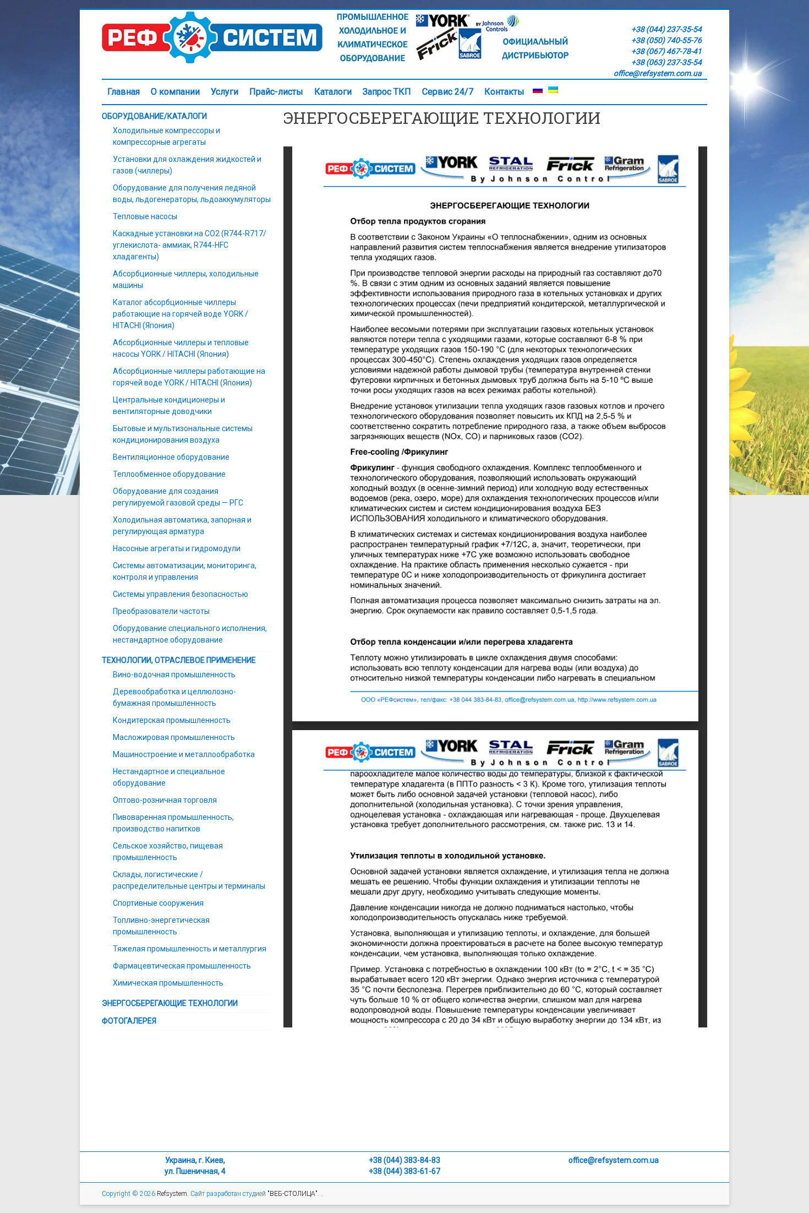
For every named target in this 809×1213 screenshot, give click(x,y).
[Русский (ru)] (537, 92)
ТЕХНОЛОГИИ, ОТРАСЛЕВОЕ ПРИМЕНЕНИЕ (179, 660)
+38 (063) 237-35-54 (666, 62)
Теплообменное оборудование (169, 474)
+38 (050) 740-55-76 (666, 40)
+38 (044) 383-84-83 (404, 1160)
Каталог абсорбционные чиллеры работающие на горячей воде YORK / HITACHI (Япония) (180, 314)
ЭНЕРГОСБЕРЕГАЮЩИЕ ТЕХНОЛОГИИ (170, 1003)
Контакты (504, 91)
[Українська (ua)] (553, 92)
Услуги (224, 91)
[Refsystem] (336, 15)
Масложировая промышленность (174, 737)
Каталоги (333, 91)
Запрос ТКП (387, 91)
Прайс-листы (276, 91)
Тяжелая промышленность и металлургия (189, 948)
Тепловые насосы (145, 216)
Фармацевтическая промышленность (182, 965)
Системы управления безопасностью (180, 594)
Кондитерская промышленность (172, 720)
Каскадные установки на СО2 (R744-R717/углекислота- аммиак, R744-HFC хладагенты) (189, 245)
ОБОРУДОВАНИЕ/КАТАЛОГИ (154, 116)
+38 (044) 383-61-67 (404, 1171)
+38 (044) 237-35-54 (666, 29)
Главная (123, 91)
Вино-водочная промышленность (174, 674)
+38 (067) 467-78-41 (666, 51)
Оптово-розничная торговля (165, 800)
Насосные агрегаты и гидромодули (176, 548)
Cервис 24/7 (447, 91)
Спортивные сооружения (158, 903)
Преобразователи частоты (161, 611)
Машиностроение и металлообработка (184, 754)
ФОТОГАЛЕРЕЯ (129, 1020)
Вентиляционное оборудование (171, 457)
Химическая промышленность (168, 982)
